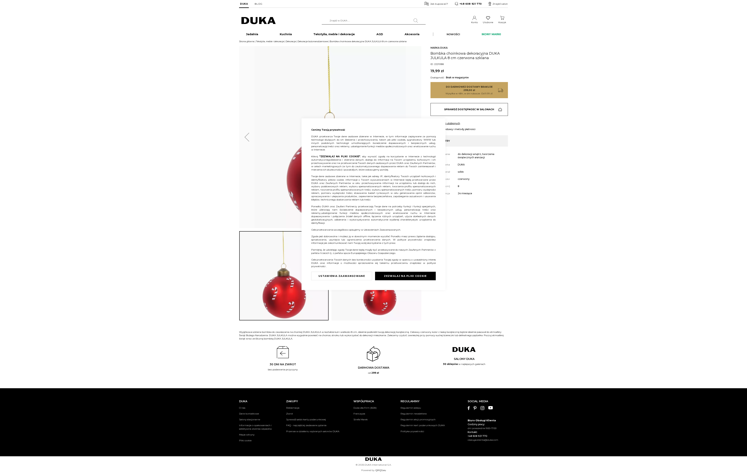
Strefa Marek (360, 419)
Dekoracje (291, 41)
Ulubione (488, 22)
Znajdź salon (500, 3)
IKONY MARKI (491, 34)
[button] (247, 137)
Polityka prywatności (412, 431)
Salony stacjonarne (249, 419)
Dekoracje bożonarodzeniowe (313, 41)
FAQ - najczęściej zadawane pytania (306, 425)
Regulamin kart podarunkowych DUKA (423, 425)
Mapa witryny (246, 434)
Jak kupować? (439, 3)
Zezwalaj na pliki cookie (405, 276)
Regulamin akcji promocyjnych (418, 419)
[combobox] (374, 20)
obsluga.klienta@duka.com (483, 439)
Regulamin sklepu (411, 407)
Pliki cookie (245, 440)
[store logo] (258, 20)
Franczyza (359, 413)
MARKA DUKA (439, 47)
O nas (242, 407)
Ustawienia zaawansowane (341, 276)
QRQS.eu (380, 470)
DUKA (244, 3)
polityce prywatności (410, 239)
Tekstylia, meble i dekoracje (270, 41)
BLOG (258, 3)
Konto (474, 22)
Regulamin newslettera (414, 413)
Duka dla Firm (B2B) (365, 407)
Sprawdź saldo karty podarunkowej (306, 419)
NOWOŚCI (453, 34)
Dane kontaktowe (249, 413)
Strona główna (246, 41)
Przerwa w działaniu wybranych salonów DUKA (312, 431)
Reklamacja (292, 407)
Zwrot (289, 413)
